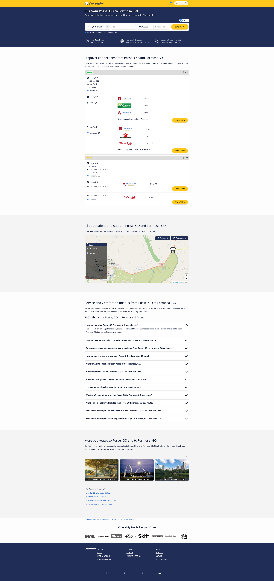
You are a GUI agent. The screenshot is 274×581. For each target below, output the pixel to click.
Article (159, 556)
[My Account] (170, 3)
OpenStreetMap (177, 282)
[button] (173, 250)
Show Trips (180, 120)
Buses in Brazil (100, 519)
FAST (89, 158)
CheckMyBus (89, 519)
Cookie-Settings (134, 556)
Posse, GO (164, 238)
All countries (162, 559)
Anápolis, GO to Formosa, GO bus (98, 493)
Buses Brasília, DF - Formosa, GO (97, 497)
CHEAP (89, 72)
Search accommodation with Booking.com (101, 32)
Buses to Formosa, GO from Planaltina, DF (101, 501)
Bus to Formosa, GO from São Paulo (99, 504)
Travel (129, 559)
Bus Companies (104, 559)
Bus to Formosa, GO (128, 519)
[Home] (94, 3)
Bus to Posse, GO (113, 519)
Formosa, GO (180, 238)
